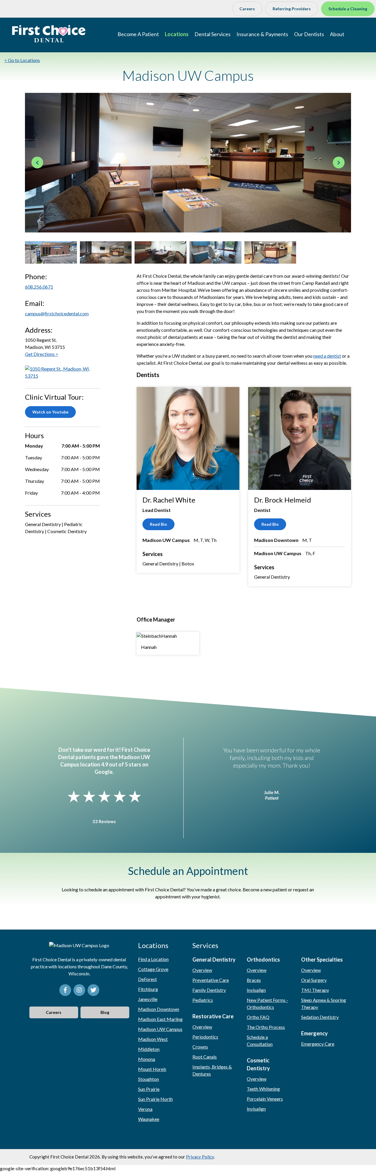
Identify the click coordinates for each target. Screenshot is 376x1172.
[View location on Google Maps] (62, 371)
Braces (254, 980)
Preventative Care (210, 980)
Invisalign (256, 990)
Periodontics (205, 1036)
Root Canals (204, 1056)
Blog (104, 1012)
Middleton (149, 1049)
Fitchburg (148, 989)
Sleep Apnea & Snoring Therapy (323, 1003)
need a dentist (327, 356)
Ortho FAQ (258, 1017)
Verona (145, 1109)
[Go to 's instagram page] (79, 990)
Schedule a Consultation (260, 1040)
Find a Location (153, 959)
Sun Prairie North (155, 1099)
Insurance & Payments (262, 34)
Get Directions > (41, 354)
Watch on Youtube (50, 411)
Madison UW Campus (160, 1029)
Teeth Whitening (263, 1088)
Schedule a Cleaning (347, 8)
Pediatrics (202, 1000)
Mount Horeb (152, 1069)
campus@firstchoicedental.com (57, 313)
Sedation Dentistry (320, 1017)
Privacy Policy (200, 1156)
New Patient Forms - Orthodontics (267, 1003)
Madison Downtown (158, 1009)
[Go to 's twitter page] (93, 990)
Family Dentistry (209, 990)
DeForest (147, 979)
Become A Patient (138, 34)
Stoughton (148, 1079)
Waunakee (148, 1119)
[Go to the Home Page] (48, 34)
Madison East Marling (160, 1019)
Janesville (147, 999)
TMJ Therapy (315, 990)
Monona (146, 1059)
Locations (177, 34)
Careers (247, 8)
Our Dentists (309, 34)
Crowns (200, 1046)
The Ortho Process (266, 1027)
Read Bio (158, 524)
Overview (202, 970)
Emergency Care (317, 1044)
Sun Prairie (149, 1089)
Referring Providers (292, 8)
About (337, 34)
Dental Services (212, 34)
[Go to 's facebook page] (65, 990)
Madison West (153, 1039)
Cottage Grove (153, 969)
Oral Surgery (314, 980)
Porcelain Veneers (265, 1098)
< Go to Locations (22, 60)
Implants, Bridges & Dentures (212, 1070)
